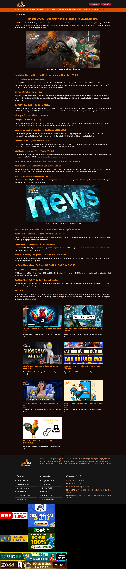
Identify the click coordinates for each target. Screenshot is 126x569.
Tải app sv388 (41, 10)
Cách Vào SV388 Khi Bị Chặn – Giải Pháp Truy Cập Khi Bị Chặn (42, 330)
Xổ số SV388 (83, 10)
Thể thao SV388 (72, 10)
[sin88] (14, 515)
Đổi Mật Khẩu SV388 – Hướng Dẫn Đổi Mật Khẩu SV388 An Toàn (40, 442)
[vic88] (33, 556)
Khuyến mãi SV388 (29, 10)
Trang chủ (18, 10)
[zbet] (41, 538)
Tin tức (101, 10)
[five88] (14, 538)
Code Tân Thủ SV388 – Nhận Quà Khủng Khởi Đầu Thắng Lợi (82, 367)
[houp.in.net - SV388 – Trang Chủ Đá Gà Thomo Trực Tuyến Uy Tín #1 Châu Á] (26, 4)
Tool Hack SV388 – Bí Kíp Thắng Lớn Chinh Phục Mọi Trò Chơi (83, 330)
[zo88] (33, 565)
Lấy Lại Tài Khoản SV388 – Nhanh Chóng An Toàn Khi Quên (83, 404)
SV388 (17, 14)
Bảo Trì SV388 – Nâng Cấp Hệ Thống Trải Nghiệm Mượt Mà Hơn (40, 367)
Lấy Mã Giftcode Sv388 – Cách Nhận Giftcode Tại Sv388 (40, 404)
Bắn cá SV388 (93, 10)
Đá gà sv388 (51, 10)
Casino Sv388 (61, 10)
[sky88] (41, 515)
